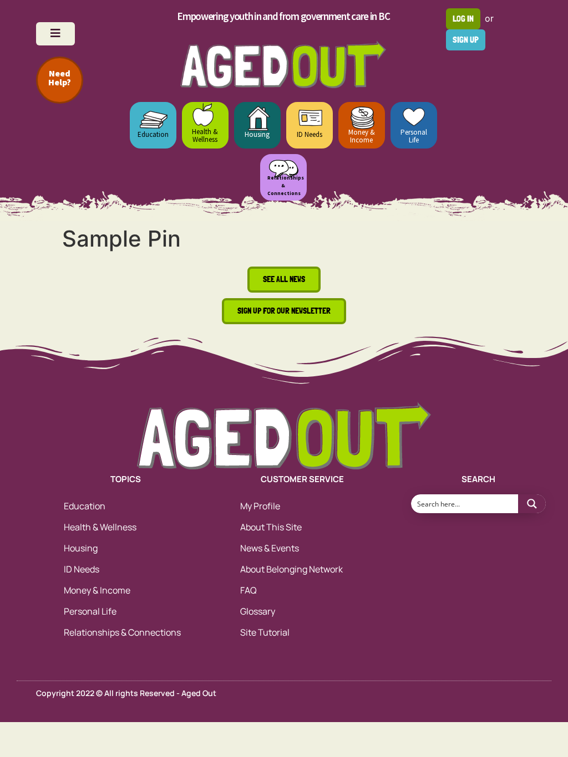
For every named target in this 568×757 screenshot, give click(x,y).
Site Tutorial (265, 632)
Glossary (257, 611)
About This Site (271, 527)
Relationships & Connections (122, 632)
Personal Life (413, 136)
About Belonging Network (291, 569)
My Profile (260, 506)
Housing (257, 134)
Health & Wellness (205, 135)
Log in (463, 18)
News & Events (269, 548)
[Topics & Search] (55, 33)
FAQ (248, 590)
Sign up (466, 39)
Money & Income (361, 136)
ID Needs (309, 134)
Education (153, 134)
